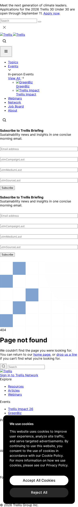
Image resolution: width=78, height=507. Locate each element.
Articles (14, 390)
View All (14, 78)
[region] (39, 459)
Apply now (51, 13)
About (12, 110)
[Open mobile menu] (6, 51)
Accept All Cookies (39, 480)
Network (14, 102)
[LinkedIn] (2, 482)
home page (41, 354)
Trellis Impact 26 (20, 409)
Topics (13, 62)
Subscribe (7, 187)
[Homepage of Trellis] (6, 371)
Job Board (16, 106)
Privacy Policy (56, 465)
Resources (16, 386)
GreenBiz (15, 413)
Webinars (15, 98)
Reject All (39, 492)
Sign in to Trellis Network (19, 375)
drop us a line (66, 354)
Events (13, 66)
